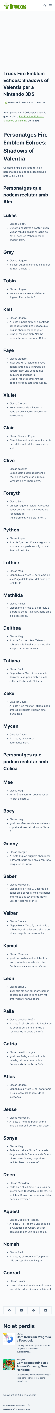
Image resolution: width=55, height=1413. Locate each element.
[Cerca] (45, 5)
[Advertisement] (27, 39)
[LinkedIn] (46, 1310)
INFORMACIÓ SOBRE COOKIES (16, 1409)
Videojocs (42, 102)
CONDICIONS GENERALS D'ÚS (16, 1405)
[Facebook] (10, 1310)
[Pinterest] (34, 1310)
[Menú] (50, 5)
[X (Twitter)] (22, 1310)
